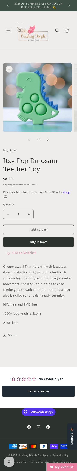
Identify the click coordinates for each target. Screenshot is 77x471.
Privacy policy (18, 462)
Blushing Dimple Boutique (33, 455)
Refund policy (61, 455)
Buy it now (38, 242)
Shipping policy (62, 462)
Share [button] (12, 335)
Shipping (7, 185)
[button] (8, 30)
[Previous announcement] (8, 5)
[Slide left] (29, 139)
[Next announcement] (69, 5)
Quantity (8, 204)
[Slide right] (48, 139)
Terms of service (39, 462)
